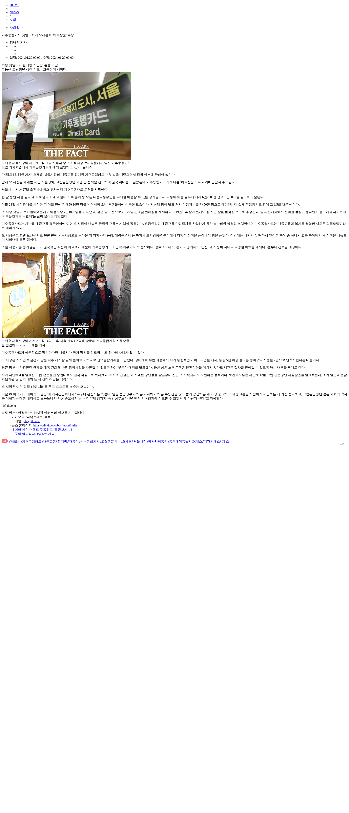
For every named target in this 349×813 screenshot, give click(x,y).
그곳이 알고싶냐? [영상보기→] (33, 434)
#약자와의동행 (156, 441)
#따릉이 (73, 441)
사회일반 (16, 27)
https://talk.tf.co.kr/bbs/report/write (55, 425)
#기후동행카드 (30, 441)
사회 (13, 19)
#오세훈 (126, 441)
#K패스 (197, 441)
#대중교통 (48, 441)
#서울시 (14, 441)
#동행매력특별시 (179, 441)
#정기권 (61, 441)
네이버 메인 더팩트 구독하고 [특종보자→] (42, 429)
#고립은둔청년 (110, 441)
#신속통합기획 (89, 441)
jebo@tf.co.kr (31, 421)
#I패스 (224, 441)
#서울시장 (139, 441)
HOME (14, 5)
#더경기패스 (211, 441)
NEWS (14, 12)
